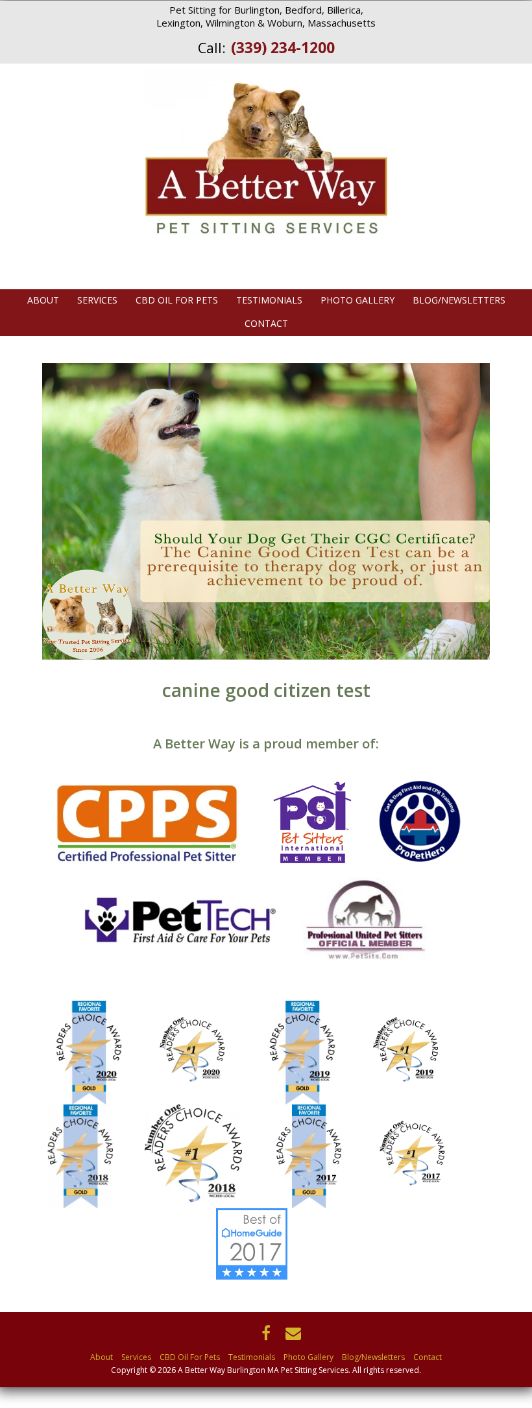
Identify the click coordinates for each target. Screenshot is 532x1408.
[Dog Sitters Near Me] (266, 1243)
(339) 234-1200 (283, 47)
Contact (266, 323)
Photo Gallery (357, 300)
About (43, 300)
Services (97, 300)
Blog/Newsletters (459, 300)
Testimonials (269, 300)
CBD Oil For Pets (177, 300)
